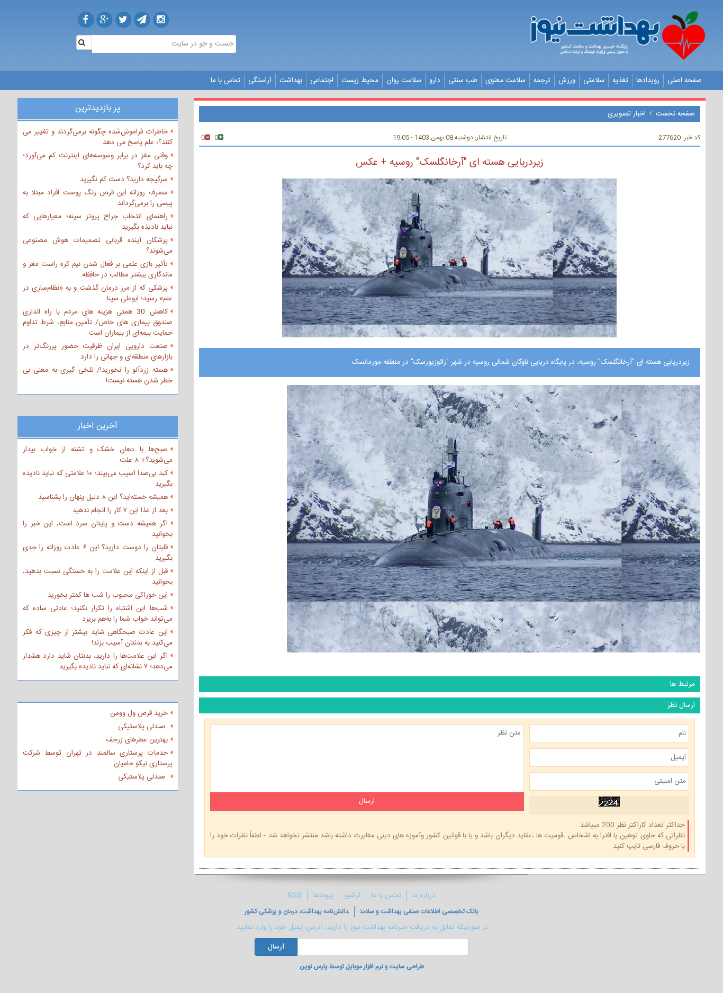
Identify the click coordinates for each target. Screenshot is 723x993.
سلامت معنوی (505, 80)
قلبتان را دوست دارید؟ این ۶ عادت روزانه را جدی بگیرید (98, 553)
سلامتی (593, 80)
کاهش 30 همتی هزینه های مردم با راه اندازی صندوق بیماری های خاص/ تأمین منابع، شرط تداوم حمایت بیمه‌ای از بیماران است (98, 322)
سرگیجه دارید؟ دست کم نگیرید (124, 179)
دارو (434, 80)
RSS (295, 895)
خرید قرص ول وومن (139, 713)
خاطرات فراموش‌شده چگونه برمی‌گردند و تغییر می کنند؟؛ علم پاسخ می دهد (98, 137)
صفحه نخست (675, 114)
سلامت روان (403, 80)
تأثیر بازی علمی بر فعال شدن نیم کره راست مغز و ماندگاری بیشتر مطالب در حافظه (98, 269)
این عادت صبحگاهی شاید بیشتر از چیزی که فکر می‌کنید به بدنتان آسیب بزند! (98, 638)
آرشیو (352, 895)
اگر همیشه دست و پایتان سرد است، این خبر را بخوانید (98, 529)
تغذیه (620, 80)
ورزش (566, 80)
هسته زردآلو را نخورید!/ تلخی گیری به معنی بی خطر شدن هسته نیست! (98, 375)
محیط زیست (359, 80)
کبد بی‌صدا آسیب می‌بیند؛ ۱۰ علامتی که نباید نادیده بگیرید (98, 479)
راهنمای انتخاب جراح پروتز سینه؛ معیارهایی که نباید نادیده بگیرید (98, 222)
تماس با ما (225, 80)
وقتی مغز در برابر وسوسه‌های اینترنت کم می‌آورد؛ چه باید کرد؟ (98, 161)
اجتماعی (321, 80)
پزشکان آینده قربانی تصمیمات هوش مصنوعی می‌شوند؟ (98, 246)
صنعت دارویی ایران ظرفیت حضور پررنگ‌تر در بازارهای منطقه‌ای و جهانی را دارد (98, 352)
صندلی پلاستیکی (143, 726)
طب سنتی (462, 80)
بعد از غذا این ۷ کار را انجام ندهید (120, 510)
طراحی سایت (407, 966)
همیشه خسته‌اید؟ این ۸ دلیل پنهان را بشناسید (103, 497)
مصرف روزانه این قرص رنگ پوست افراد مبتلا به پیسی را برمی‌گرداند (98, 198)
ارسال (276, 947)
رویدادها (647, 80)
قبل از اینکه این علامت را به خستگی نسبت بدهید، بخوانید (98, 577)
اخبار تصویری (627, 114)
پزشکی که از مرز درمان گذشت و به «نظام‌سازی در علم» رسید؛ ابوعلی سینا (98, 293)
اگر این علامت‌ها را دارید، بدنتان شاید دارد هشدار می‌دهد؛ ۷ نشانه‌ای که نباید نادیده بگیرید (98, 661)
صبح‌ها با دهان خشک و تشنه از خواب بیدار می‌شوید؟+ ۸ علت (98, 455)
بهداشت (290, 80)
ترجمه (542, 80)
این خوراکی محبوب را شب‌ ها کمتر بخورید (108, 595)
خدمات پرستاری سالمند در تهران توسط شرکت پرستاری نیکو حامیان (98, 758)
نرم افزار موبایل (364, 966)
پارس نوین (314, 966)
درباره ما (424, 895)
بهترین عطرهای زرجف (137, 740)
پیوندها (323, 895)
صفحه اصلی (684, 80)
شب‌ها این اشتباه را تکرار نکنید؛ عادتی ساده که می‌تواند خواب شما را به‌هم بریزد (98, 614)
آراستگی (260, 80)
